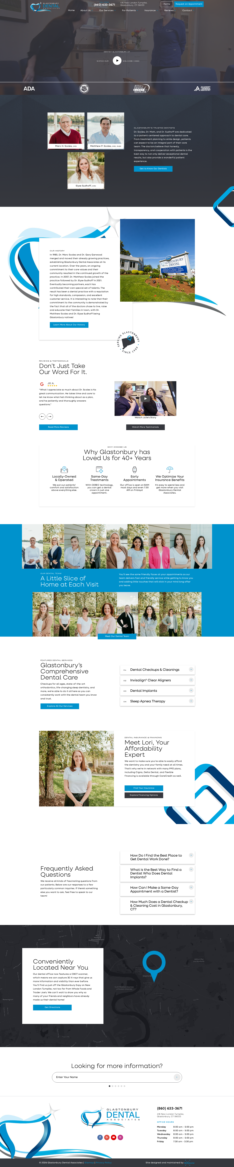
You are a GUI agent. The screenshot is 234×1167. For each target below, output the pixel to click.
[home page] (44, 7)
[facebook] (100, 1137)
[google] (107, 1137)
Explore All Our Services (59, 706)
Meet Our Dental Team (117, 636)
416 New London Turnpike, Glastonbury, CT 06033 (133, 4)
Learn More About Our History (69, 325)
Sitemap (89, 1163)
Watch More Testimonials (145, 427)
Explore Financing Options (144, 795)
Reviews (169, 10)
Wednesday (163, 1134)
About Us (85, 10)
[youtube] (113, 1137)
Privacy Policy (104, 1163)
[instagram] (120, 1137)
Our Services (106, 10)
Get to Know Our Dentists (153, 169)
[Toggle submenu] (92, 10)
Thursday (162, 1138)
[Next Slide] (50, 416)
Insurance (150, 10)
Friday (160, 1142)
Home (71, 10)
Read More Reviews (58, 427)
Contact (187, 10)
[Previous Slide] (42, 416)
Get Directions (52, 1007)
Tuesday (161, 1131)
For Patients (129, 10)
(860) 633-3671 (104, 4)
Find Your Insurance (144, 788)
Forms (167, 4)
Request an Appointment (189, 4)
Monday (161, 1127)
